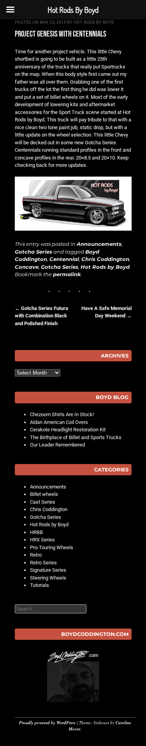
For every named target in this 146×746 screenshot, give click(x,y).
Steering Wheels (48, 578)
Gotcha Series (33, 252)
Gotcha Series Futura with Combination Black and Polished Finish (41, 315)
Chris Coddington (105, 259)
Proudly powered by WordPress (47, 723)
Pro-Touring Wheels (51, 547)
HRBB (36, 532)
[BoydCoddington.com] (73, 675)
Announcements (99, 244)
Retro (36, 555)
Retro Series (43, 563)
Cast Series (42, 502)
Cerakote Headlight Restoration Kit (68, 430)
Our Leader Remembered (57, 445)
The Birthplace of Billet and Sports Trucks (75, 437)
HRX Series (42, 540)
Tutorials (39, 585)
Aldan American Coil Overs (59, 422)
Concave (27, 267)
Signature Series (48, 570)
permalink (67, 274)
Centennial (64, 259)
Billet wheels (44, 494)
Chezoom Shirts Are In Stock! (62, 414)
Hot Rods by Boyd (94, 22)
